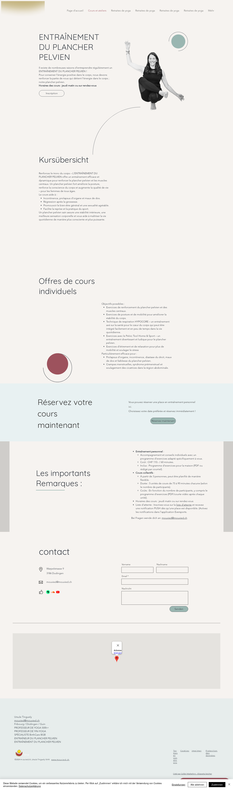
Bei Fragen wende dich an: (159, 517)
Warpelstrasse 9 (55, 568)
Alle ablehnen (197, 784)
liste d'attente (184, 504)
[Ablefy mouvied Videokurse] (48, 592)
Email (124, 576)
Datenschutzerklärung (30, 786)
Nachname (162, 564)
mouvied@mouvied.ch (59, 581)
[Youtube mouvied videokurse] (58, 592)
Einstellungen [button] (178, 784)
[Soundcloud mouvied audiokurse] (53, 592)
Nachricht (126, 588)
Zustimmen (217, 784)
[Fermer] (229, 784)
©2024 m (18, 759)
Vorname (126, 564)
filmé (26, 754)
